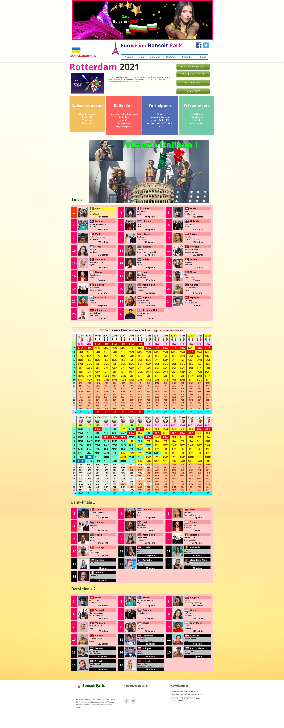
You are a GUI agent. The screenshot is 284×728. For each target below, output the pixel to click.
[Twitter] (206, 45)
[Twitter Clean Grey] (133, 701)
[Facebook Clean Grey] (126, 701)
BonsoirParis (93, 685)
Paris (176, 45)
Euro (126, 45)
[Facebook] (198, 45)
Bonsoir (157, 45)
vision (139, 45)
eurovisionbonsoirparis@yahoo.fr (186, 694)
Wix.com (184, 700)
